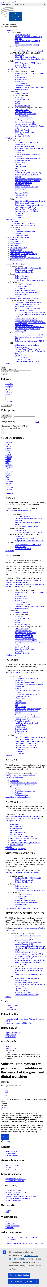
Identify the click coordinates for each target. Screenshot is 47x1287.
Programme (9, 1007)
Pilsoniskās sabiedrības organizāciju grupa (30, 280)
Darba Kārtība (10, 1048)
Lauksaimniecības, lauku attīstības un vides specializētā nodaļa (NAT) (30, 324)
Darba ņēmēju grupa (22, 278)
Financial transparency (13, 1194)
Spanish (8, 455)
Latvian (8, 473)
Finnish (8, 459)
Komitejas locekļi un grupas (15, 264)
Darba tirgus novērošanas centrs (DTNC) (29, 341)
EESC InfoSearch (11, 1169)
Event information (11, 1005)
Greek (7, 451)
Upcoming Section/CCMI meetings (22, 225)
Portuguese (9, 481)
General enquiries (11, 1156)
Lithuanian (9, 471)
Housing (18, 177)
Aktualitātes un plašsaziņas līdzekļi (17, 237)
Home (7, 1046)
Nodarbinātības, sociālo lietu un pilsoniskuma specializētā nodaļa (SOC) (29, 320)
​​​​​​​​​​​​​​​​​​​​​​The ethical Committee (23, 67)
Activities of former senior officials (17, 1198)
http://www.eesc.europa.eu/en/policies (20, 672)
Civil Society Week (22, 110)
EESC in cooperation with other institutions (21, 1237)
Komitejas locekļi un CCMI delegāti (28, 268)
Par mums (9, 31)
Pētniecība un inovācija (23, 185)
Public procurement (12, 1226)
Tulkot (5, 1137)
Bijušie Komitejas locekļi (24, 270)
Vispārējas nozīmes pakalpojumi (26, 187)
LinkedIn (9, 384)
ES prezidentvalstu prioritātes (25, 57)
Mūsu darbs (9, 69)
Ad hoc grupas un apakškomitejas (27, 345)
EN (6, 1090)
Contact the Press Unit (18, 256)
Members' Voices (16, 250)
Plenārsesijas (14, 221)
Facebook (9, 388)
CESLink (8, 1241)
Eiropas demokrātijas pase (24, 118)
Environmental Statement (14, 1181)
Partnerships (19, 134)
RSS (7, 1212)
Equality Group (20, 355)
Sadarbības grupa (21, 347)
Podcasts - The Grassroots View (21, 252)
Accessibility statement (13, 1200)
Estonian (8, 457)
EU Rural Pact (20, 217)
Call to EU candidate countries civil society (30, 201)
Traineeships (9, 1224)
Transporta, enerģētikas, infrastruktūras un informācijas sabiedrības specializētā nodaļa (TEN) (30, 315)
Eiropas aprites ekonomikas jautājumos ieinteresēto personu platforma (29, 206)
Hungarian (9, 467)
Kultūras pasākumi (21, 235)
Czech (7, 444)
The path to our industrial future (26, 124)
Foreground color (7, 418)
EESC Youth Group (22, 357)
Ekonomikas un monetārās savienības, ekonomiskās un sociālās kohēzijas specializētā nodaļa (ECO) (28, 304)
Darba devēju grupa (22, 276)
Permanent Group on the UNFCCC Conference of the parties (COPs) (27, 360)
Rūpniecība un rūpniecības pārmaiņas (28, 179)
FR (6, 1092)
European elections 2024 (23, 112)
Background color (7, 422)
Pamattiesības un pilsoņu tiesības (26, 175)
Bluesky (9, 392)
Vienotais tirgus (20, 189)
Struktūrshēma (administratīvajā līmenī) (29, 51)
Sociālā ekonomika (21, 294)
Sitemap (8, 1210)
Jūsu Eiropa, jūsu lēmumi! (24, 120)
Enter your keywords (8, 369)
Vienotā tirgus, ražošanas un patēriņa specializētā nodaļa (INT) (28, 309)
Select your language (8, 428)
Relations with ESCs (22, 136)
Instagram (9, 386)
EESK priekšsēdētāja (22, 35)
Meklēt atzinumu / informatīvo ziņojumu (29, 73)
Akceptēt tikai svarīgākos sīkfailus (23, 1281)
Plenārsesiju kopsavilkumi (24, 85)
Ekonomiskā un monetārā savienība (27, 158)
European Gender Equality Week (26, 209)
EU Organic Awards (22, 130)
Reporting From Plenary (18, 248)
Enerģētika (18, 164)
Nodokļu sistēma (21, 195)
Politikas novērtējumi (22, 106)
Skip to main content (8, 2)
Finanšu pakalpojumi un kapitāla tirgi (28, 173)
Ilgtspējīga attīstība (21, 193)
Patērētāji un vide (21, 286)
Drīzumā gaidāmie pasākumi (25, 231)
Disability (4, 1107)
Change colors (6, 415)
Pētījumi (18, 102)
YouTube (8, 401)
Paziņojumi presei (16, 242)
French (7, 461)
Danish (8, 446)
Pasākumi (18, 233)
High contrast (6, 405)
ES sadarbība (19, 55)
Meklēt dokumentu (21, 93)
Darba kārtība (10, 219)
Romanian (9, 483)
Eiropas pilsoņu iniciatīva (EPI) (26, 122)
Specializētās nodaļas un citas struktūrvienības (21, 298)
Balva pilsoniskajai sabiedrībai (25, 114)
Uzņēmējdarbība (20, 166)
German (8, 449)
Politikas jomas (10, 138)
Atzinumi (18, 75)
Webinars (18, 229)
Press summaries (16, 244)
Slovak (7, 485)
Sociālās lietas (20, 191)
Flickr (8, 394)
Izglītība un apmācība (22, 160)
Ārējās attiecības (20, 171)
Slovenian (9, 487)
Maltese (8, 475)
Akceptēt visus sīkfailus (19, 1275)
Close (25, 426)
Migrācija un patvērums (23, 183)
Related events (10, 1009)
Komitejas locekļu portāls (24, 272)
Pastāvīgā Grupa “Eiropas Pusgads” (27, 349)
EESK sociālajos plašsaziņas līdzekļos (23, 254)
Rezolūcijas (19, 81)
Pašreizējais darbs (21, 83)
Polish (7, 479)
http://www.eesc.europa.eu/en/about (18, 510)
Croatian (8, 465)
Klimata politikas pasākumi (24, 146)
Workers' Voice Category (24, 284)
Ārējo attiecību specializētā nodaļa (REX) (29, 327)
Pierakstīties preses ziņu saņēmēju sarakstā (25, 258)
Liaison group (10, 1239)
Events (7, 1052)
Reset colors (17, 426)
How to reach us (11, 1151)
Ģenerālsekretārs (21, 49)
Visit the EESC (10, 1153)
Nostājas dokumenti (22, 79)
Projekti (17, 104)
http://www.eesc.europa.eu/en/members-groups (22, 872)
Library (8, 1167)
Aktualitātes (14, 239)
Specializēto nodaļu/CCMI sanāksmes (23, 223)
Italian (7, 469)
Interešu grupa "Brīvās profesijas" (27, 292)
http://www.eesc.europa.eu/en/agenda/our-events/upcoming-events (20, 776)
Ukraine (8, 363)
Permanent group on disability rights (18, 1023)
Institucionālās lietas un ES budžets (27, 181)
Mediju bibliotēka (16, 260)
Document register (12, 1165)
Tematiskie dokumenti (22, 100)
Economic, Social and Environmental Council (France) (25, 1243)
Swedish (8, 489)
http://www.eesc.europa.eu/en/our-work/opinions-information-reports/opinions (23, 581)
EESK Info (14, 246)
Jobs (7, 1222)
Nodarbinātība (20, 162)
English (8, 453)
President (8, 262)
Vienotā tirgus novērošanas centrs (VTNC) (30, 335)
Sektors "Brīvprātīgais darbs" (25, 290)
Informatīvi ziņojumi (22, 77)
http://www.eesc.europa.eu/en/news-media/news (22, 816)
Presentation (23, 116)
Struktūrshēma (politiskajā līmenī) (27, 45)
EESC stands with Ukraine (24, 132)
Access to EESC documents (15, 1192)
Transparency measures (13, 1190)
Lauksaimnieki (20, 288)
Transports (18, 197)
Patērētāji (18, 152)
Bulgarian (9, 442)
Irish (7, 463)
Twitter (8, 390)
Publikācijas (19, 97)
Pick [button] (37, 418)
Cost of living (19, 215)
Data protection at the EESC (15, 1179)
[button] (6, 1141)
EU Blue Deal (20, 213)
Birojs (17, 43)
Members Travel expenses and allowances (20, 1196)
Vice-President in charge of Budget (27, 41)
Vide (16, 168)
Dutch (7, 477)
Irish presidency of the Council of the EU (29, 59)
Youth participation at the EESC (26, 211)
